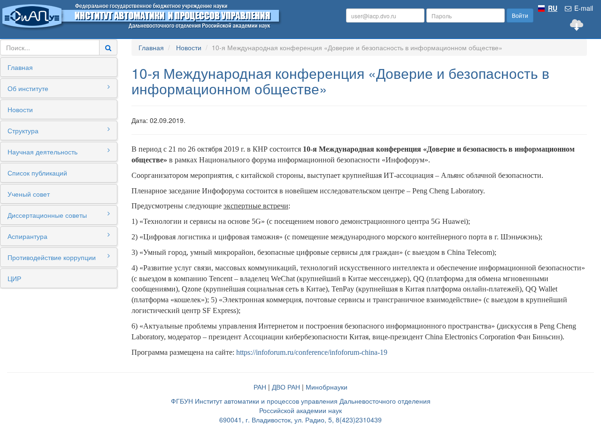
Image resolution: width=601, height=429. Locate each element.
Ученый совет (29, 194)
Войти (520, 15)
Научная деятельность (42, 151)
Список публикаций (37, 172)
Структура (23, 130)
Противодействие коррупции (52, 257)
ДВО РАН (286, 386)
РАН (260, 386)
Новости (20, 109)
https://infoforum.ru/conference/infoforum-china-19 (311, 352)
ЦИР (14, 278)
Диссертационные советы (47, 215)
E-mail (582, 8)
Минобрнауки (326, 386)
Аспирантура (27, 236)
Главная (20, 67)
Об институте (28, 88)
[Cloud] (576, 25)
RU (552, 8)
